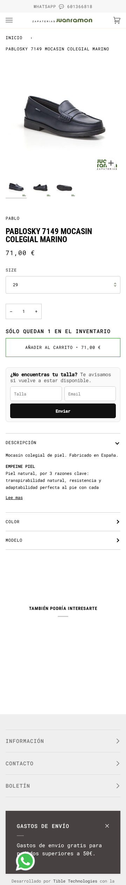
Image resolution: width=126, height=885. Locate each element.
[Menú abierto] (16, 20)
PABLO (13, 218)
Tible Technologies (75, 881)
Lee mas (14, 497)
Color (13, 521)
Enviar (63, 411)
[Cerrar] (110, 822)
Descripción (21, 442)
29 (15, 284)
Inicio (14, 37)
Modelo (14, 540)
